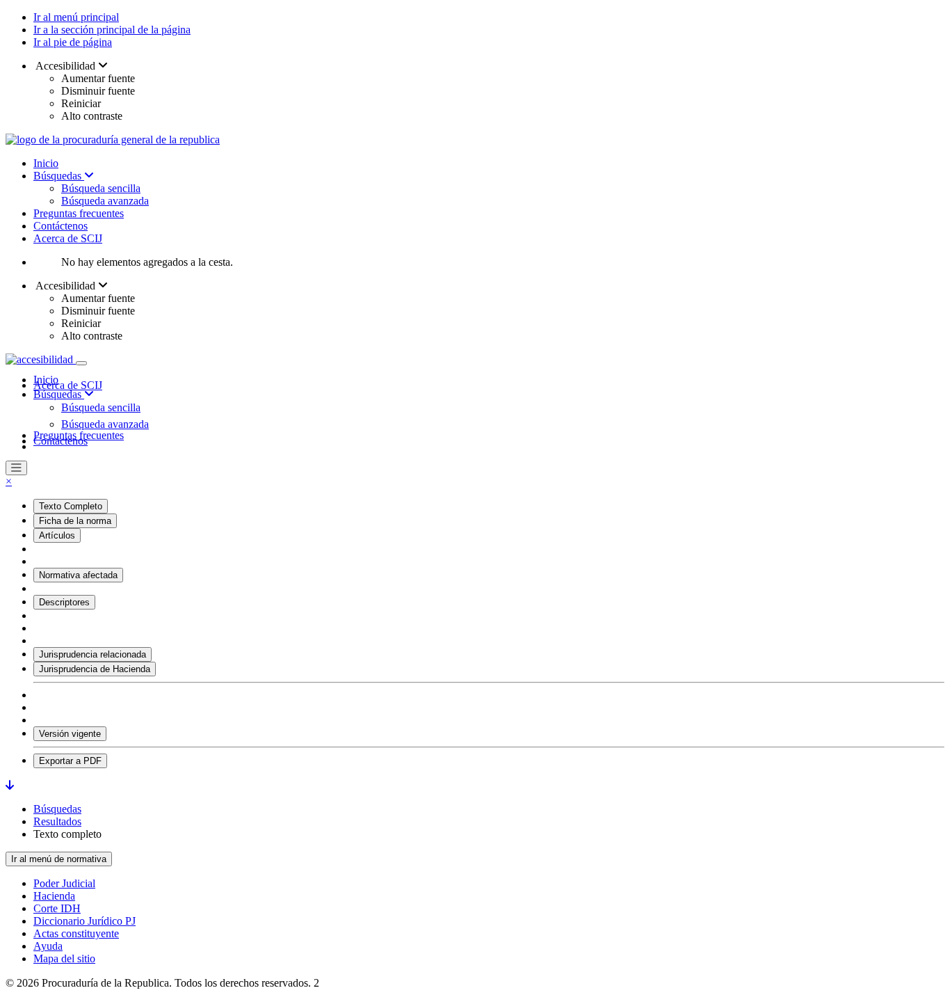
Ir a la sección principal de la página (112, 29)
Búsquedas (58, 176)
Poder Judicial (64, 883)
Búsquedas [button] (58, 394)
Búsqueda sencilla (100, 188)
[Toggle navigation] (81, 363)
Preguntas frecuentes (78, 213)
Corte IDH (57, 908)
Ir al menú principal (76, 17)
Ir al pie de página (72, 42)
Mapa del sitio (64, 958)
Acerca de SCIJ (67, 238)
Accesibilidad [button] (65, 66)
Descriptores (64, 602)
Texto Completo (70, 506)
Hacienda (54, 896)
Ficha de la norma (75, 521)
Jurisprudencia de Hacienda (94, 669)
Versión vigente (70, 734)
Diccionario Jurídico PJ (84, 921)
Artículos (57, 535)
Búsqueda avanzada (105, 201)
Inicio (45, 163)
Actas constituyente (76, 933)
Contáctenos (60, 226)
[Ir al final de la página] (10, 785)
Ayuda (48, 946)
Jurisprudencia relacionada (92, 654)
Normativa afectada (78, 575)
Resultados (57, 821)
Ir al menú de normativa (58, 859)
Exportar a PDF (70, 761)
